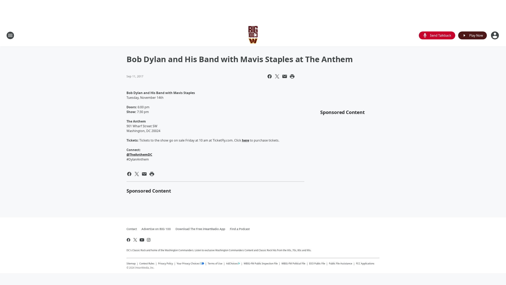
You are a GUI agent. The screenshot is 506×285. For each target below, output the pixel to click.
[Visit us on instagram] (148, 240)
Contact (131, 229)
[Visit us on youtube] (142, 240)
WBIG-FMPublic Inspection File (261, 263)
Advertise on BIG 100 (156, 229)
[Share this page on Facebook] (269, 76)
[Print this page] (292, 76)
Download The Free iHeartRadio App (200, 229)
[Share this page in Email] (284, 76)
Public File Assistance (340, 263)
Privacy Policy (165, 263)
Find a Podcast (240, 229)
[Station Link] (253, 35)
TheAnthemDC (139, 154)
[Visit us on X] (135, 240)
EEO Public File (317, 263)
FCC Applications (365, 263)
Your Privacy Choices (188, 263)
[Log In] (495, 35)
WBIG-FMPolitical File (293, 263)
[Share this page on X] (277, 76)
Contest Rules (146, 263)
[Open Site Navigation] (10, 35)
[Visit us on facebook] (128, 240)
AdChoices (232, 263)
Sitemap (131, 263)
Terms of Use (215, 263)
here (245, 140)
